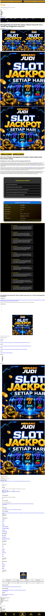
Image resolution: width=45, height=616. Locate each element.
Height (1, 610)
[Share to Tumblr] (2, 312)
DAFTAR (11, 1)
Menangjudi (30, 167)
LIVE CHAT (39, 614)
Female (4, 609)
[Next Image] (0, 51)
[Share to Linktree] (2, 308)
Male (1, 609)
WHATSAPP (31, 614)
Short (1, 611)
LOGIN (14, 614)
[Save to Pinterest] (2, 309)
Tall (5, 611)
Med (3, 611)
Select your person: (3, 608)
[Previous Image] (1, 51)
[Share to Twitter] (2, 306)
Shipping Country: (2, 598)
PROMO (6, 614)
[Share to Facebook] (2, 307)
